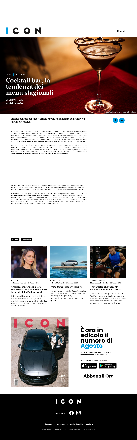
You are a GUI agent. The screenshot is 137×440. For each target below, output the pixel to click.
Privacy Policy (49, 424)
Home (9, 74)
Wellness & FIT (98, 280)
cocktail (15, 240)
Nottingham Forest (37, 149)
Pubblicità (89, 424)
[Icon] (23, 33)
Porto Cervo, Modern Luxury (66, 286)
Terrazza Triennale (32, 185)
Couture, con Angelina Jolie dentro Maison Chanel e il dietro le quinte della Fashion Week (29, 289)
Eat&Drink (20, 74)
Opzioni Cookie (76, 424)
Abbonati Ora (98, 376)
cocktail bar (26, 240)
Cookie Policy (62, 424)
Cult (15, 280)
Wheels (56, 280)
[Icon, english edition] (121, 31)
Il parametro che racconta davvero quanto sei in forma (105, 288)
